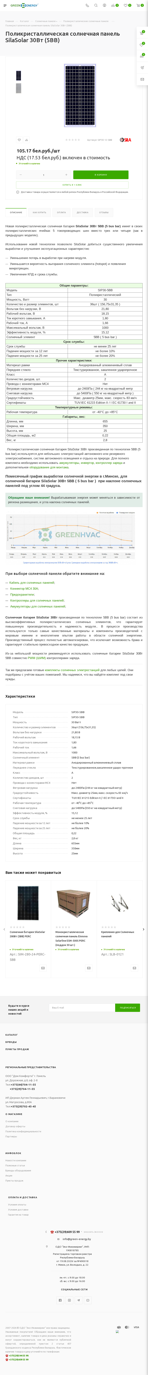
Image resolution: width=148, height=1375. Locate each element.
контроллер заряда (109, 463)
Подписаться (128, 1008)
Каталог (11, 1035)
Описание (16, 212)
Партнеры (11, 1136)
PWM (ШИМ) (37, 658)
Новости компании (15, 1160)
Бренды (11, 1042)
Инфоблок (13, 1153)
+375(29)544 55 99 (18, 1355)
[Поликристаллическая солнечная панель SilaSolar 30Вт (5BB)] (80, 96)
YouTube (88, 1300)
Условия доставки (18, 1209)
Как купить (39, 212)
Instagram (69, 1300)
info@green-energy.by (77, 1239)
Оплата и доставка (22, 1197)
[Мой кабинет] (104, 5)
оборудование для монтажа (48, 467)
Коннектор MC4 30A (24, 588)
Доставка (82, 212)
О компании (11, 1121)
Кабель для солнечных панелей (31, 582)
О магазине (13, 1114)
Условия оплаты (17, 1204)
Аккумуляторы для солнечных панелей (37, 606)
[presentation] (4, 929)
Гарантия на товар (18, 1214)
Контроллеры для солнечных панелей (37, 600)
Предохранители (22, 594)
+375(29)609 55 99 (18, 1359)
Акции (8, 1175)
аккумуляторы (69, 463)
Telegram (78, 1300)
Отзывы (104, 212)
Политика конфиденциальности (23, 1131)
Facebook (60, 1300)
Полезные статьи (15, 1165)
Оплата (61, 212)
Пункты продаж (17, 1049)
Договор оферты (15, 1126)
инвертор (87, 463)
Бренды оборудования (18, 1170)
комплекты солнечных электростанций (72, 670)
